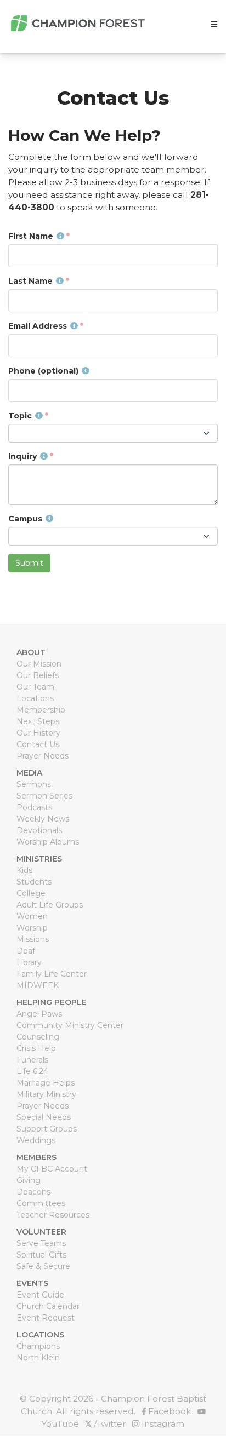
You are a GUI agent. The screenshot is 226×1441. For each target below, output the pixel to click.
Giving (28, 1180)
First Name (30, 236)
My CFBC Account (51, 1169)
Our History (38, 733)
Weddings (35, 1140)
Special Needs (43, 1117)
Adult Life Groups (49, 905)
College (31, 893)
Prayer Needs (42, 756)
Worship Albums (47, 842)
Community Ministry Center (69, 1025)
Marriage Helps (45, 1083)
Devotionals (39, 830)
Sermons (33, 784)
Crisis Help (36, 1048)
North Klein (38, 1358)
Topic (20, 416)
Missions (32, 939)
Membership (40, 710)
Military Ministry (46, 1094)
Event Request (45, 1318)
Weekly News (42, 819)
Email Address (37, 326)
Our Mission (38, 664)
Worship (32, 928)
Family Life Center (51, 974)
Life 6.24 (32, 1071)
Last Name (30, 281)
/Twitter (105, 1424)
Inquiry (22, 456)
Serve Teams (41, 1243)
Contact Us (37, 744)
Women (32, 916)
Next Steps (37, 721)
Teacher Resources (52, 1215)
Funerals (32, 1060)
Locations (35, 698)
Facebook (168, 1411)
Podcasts (34, 807)
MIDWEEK (37, 985)
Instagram (161, 1424)
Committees (40, 1203)
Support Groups (46, 1129)
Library (29, 962)
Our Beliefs (37, 675)
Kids (24, 870)
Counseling (37, 1037)
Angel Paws (39, 1014)
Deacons (33, 1192)
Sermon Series (44, 796)
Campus (25, 519)
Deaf (25, 951)
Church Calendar (48, 1306)
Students (34, 882)
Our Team (35, 687)
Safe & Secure (43, 1266)
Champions (38, 1346)
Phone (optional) (43, 371)
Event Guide (40, 1295)
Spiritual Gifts (41, 1255)
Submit (29, 563)
